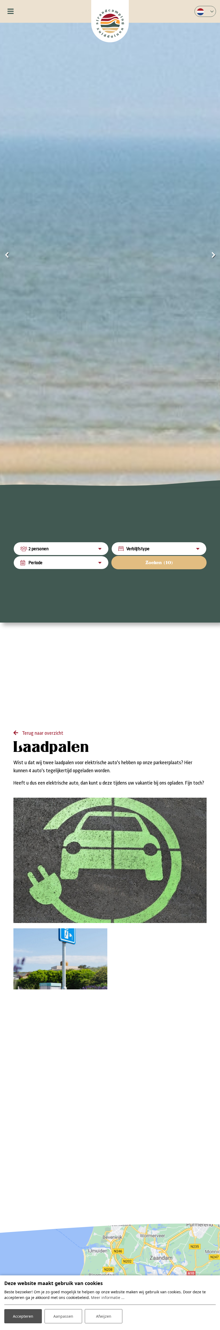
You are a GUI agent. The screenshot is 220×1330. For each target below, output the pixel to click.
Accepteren (23, 1316)
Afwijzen (103, 1316)
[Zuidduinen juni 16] (60, 958)
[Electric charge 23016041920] (110, 860)
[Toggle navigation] (10, 11)
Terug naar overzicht (42, 733)
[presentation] (6, 255)
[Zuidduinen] (110, 21)
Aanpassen (63, 1316)
